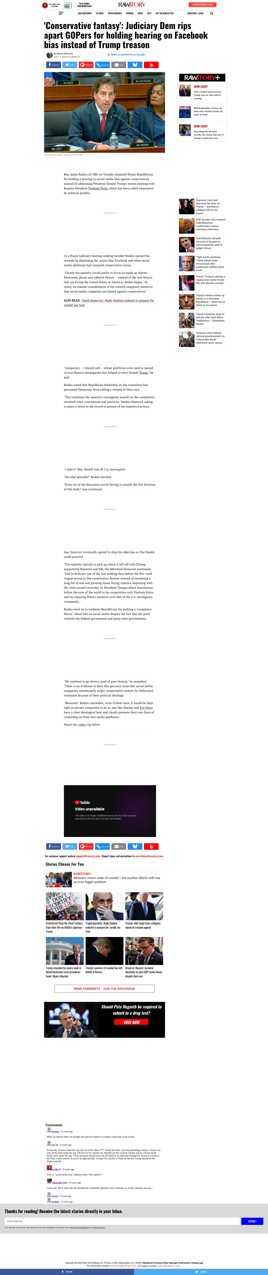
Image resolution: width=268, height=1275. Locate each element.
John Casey (201, 86)
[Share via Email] (118, 65)
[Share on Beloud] (151, 65)
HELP (149, 13)
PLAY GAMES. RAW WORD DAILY (84, 5)
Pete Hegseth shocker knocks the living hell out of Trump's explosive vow (209, 134)
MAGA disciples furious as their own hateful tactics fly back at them (208, 111)
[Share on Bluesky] (135, 65)
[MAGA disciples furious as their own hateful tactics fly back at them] (185, 112)
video (140, 13)
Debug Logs (197, 1263)
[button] (211, 13)
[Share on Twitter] (70, 65)
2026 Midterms (85, 13)
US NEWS (100, 13)
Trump (143, 372)
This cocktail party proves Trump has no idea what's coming (207, 95)
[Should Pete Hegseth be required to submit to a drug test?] (71, 1020)
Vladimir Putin (98, 188)
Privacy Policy (161, 1263)
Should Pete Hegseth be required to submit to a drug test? (131, 1009)
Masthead (148, 1263)
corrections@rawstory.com (123, 1266)
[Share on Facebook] (53, 65)
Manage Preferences (179, 1263)
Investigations (115, 13)
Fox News (146, 708)
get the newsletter (165, 13)
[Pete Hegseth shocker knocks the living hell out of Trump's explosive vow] (185, 130)
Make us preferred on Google (128, 54)
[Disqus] (104, 1080)
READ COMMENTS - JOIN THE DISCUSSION (104, 989)
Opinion (129, 13)
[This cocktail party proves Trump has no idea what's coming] (185, 90)
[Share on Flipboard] (86, 65)
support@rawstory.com (168, 1266)
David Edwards (65, 53)
